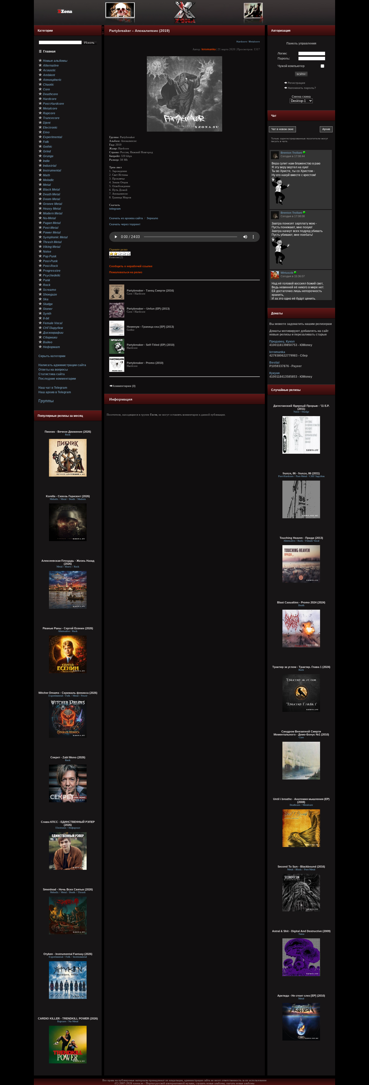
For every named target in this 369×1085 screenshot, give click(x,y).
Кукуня (274, 373)
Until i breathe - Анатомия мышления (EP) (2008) (301, 800)
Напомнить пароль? (302, 87)
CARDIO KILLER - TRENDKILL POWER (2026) (68, 1018)
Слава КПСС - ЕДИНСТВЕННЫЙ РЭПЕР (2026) (68, 823)
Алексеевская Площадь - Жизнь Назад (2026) (67, 562)
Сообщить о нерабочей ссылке (130, 266)
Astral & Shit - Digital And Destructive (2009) (301, 931)
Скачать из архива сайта (126, 218)
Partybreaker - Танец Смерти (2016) (150, 290)
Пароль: (284, 58)
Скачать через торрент (124, 224)
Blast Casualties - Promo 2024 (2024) (301, 602)
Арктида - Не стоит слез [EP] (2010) (301, 995)
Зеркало (152, 218)
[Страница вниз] (103, 33)
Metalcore (254, 41)
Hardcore (241, 41)
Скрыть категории (51, 356)
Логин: (282, 53)
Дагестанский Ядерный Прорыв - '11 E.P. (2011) (301, 407)
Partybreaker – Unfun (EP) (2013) (148, 308)
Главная (49, 51)
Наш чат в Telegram (52, 387)
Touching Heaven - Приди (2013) (301, 537)
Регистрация (296, 82)
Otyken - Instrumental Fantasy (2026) (67, 953)
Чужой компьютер (291, 66)
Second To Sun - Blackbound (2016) (301, 866)
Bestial (274, 362)
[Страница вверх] (103, 29)
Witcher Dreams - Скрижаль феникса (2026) (67, 692)
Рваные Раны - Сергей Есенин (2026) (68, 628)
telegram (115, 208)
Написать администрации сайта (62, 365)
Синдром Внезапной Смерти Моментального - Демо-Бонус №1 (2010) (301, 733)
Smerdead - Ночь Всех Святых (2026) (68, 889)
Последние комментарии (57, 378)
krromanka (209, 49)
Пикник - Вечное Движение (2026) (68, 431)
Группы (46, 401)
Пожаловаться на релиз (125, 272)
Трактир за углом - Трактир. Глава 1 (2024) (301, 666)
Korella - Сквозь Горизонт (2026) (68, 496)
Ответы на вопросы (53, 369)
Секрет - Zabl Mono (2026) (67, 757)
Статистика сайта (51, 374)
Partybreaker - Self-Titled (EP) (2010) (150, 344)
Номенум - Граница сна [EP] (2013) (150, 326)
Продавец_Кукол (282, 341)
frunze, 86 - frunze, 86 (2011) (301, 473)
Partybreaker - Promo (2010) (145, 362)
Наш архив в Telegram (54, 392)
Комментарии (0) (124, 385)
